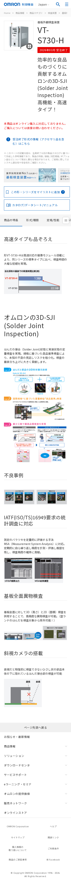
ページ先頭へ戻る (35, 727)
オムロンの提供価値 (17, 794)
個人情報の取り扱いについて (18, 848)
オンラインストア (15, 813)
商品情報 (20, 12)
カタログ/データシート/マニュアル (35, 205)
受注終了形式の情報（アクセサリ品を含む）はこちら (38, 141)
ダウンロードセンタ (17, 765)
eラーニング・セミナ (18, 784)
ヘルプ (53, 826)
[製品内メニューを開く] (66, 220)
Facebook (54, 859)
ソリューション (14, 756)
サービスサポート (15, 775)
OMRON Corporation (18, 826)
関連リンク (53, 837)
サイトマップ (17, 837)
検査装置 (52, 12)
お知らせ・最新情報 (17, 737)
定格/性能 (53, 220)
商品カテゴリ (36, 12)
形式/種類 (32, 220)
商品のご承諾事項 (18, 859)
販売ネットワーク (15, 803)
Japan (42, 4)
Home (7, 12)
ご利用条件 (53, 848)
